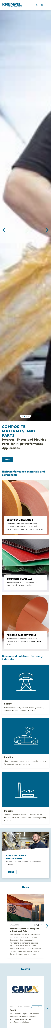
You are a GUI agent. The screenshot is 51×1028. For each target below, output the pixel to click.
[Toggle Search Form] (37, 5)
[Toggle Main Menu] (47, 5)
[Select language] (42, 5)
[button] (22, 416)
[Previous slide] (3, 230)
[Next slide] (47, 230)
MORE (7, 460)
